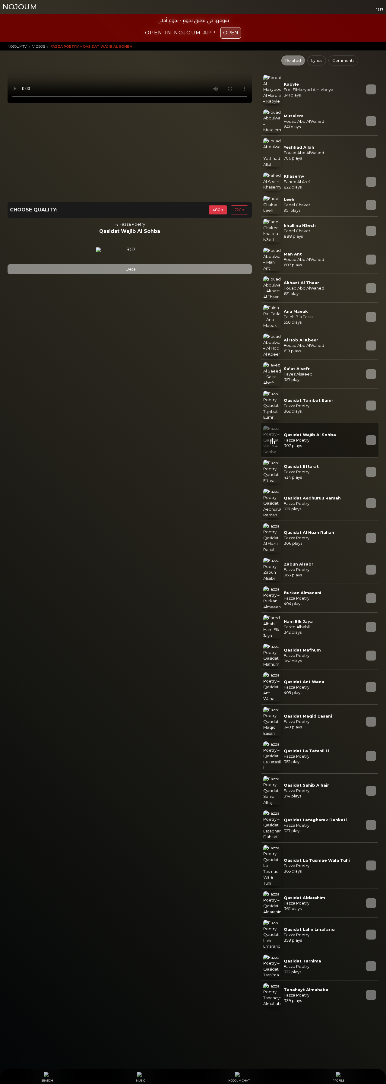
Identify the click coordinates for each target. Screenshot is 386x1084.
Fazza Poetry (132, 223)
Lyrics (316, 60)
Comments (343, 60)
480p (218, 209)
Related (293, 60)
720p (239, 209)
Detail (131, 268)
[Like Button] (147, 249)
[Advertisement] (129, 152)
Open (230, 33)
